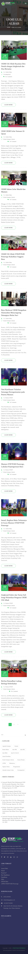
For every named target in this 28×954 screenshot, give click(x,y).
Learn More (8, 104)
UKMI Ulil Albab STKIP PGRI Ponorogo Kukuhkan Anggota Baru (13, 256)
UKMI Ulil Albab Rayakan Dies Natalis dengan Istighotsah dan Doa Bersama (13, 66)
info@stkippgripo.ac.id (9, 900)
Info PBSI (4, 753)
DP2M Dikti (4, 881)
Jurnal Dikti (4, 868)
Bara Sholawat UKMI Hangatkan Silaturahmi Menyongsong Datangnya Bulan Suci (13, 312)
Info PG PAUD (15, 753)
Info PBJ (22, 749)
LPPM (4, 763)
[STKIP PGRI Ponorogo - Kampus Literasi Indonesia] (9, 3)
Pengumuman (16, 766)
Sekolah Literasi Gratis (8, 770)
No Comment (8, 76)
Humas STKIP (9, 397)
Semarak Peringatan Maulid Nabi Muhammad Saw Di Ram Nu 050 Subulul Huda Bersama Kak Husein (14, 793)
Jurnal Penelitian (6, 756)
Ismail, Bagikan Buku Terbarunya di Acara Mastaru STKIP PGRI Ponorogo (14, 522)
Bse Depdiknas (5, 875)
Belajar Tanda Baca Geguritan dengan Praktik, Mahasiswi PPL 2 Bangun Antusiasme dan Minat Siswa (13, 809)
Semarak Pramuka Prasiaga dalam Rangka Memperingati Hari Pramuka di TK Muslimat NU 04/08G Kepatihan (14, 818)
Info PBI (14, 749)
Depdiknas (4, 877)
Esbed (3, 870)
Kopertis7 (4, 873)
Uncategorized (6, 74)
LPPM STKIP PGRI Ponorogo (9, 883)
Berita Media (5, 749)
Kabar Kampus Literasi (9, 139)
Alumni (16, 746)
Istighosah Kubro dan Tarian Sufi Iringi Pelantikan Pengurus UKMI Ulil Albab (14, 597)
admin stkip (8, 72)
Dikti (2, 879)
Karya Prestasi (21, 759)
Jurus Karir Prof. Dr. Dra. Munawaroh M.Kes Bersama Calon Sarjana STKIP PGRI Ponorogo (13, 802)
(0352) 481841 (7, 896)
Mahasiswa (12, 763)
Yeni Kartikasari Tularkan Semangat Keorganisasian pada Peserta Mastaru (13, 392)
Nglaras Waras (6, 766)
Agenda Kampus (6, 746)
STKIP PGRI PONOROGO (19, 948)
